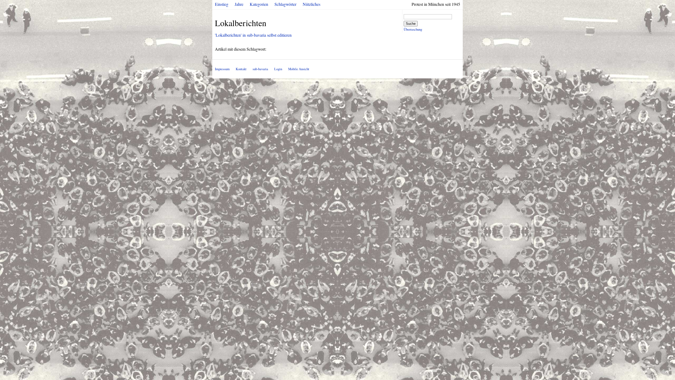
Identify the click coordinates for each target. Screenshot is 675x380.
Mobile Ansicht (298, 68)
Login (278, 68)
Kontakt (241, 68)
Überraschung (413, 29)
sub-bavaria (260, 68)
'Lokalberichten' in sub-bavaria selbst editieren (253, 35)
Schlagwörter (285, 4)
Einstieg (221, 4)
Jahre (239, 4)
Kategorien (259, 4)
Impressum (222, 68)
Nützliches (311, 4)
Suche (411, 24)
